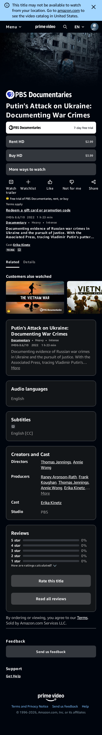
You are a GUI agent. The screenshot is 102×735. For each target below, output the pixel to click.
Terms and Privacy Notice (29, 706)
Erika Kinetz (21, 245)
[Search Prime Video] (65, 27)
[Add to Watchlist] (28, 181)
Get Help (13, 676)
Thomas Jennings (56, 461)
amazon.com (68, 10)
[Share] (93, 181)
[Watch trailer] (11, 181)
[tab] (12, 262)
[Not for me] (71, 181)
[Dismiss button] (94, 6)
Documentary (16, 222)
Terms (82, 617)
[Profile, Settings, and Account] (94, 27)
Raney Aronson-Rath (59, 476)
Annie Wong (51, 487)
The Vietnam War (35, 297)
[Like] (50, 181)
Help (85, 706)
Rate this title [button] (51, 580)
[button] (34, 565)
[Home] (45, 27)
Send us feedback (65, 706)
